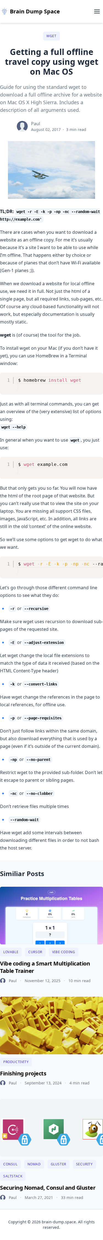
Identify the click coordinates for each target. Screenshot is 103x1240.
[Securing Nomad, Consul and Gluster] (51, 1128)
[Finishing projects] (51, 1025)
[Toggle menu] (97, 11)
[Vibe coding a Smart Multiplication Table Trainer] (51, 915)
